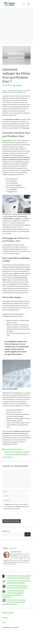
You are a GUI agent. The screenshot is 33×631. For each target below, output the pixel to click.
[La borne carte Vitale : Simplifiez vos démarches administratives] (3, 581)
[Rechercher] (28, 534)
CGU (3, 622)
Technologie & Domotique (15, 90)
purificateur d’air (11, 140)
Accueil (4, 90)
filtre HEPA (27, 393)
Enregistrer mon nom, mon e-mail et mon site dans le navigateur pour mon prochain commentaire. (16, 507)
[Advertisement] (16, 25)
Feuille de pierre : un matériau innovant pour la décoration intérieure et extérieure (14, 602)
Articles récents (13, 548)
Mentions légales (8, 612)
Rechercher (6, 531)
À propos (5, 548)
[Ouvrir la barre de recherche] (24, 4)
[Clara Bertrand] (6, 557)
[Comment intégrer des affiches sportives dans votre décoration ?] (3, 586)
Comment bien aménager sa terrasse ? (17, 452)
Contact (5, 617)
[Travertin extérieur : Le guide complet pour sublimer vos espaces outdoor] (3, 576)
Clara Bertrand (16, 552)
